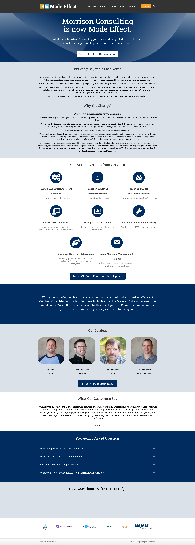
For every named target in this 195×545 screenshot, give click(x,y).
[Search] (153, 6)
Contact (133, 6)
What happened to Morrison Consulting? (62, 448)
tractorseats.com (105, 406)
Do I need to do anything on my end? (60, 464)
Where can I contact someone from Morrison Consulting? (72, 472)
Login (146, 6)
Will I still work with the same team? (61, 456)
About (123, 6)
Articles (104, 6)
